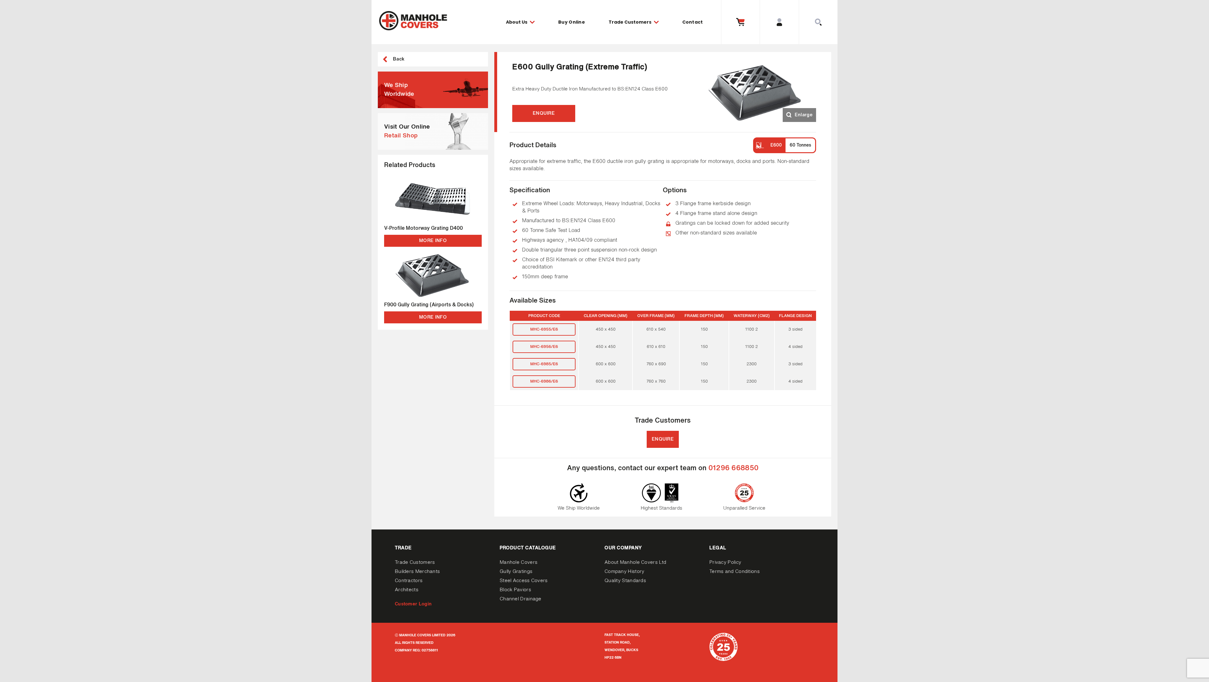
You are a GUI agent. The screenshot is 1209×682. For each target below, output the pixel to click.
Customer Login (413, 604)
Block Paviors (515, 589)
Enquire (544, 113)
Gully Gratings (516, 571)
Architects (406, 589)
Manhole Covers (518, 562)
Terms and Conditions (734, 571)
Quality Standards (625, 580)
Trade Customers (415, 562)
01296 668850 (733, 468)
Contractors (409, 580)
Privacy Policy (725, 562)
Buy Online (571, 22)
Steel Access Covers (524, 580)
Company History (624, 571)
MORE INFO (433, 240)
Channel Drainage (521, 599)
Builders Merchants (417, 571)
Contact (692, 22)
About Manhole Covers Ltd (635, 562)
